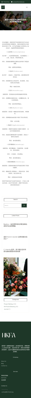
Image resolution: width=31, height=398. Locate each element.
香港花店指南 (4, 375)
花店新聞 (3, 380)
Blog (2, 363)
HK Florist (3, 377)
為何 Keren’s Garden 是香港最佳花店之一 (15, 238)
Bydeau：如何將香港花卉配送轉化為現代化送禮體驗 (15, 225)
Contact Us (4, 365)
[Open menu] (27, 7)
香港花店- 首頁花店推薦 (11, 7)
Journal (6, 309)
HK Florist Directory (9, 306)
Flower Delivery (8, 304)
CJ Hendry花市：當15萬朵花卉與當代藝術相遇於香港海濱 (15, 250)
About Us (3, 361)
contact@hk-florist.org (18, 1)
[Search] (24, 205)
